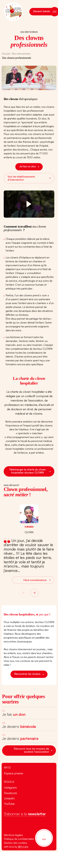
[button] (24, 593)
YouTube (9, 804)
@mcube (23, 846)
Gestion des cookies (15, 842)
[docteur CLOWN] (29, 825)
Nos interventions (21, 53)
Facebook (10, 793)
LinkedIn (9, 798)
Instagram (10, 787)
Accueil (6, 53)
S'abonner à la (25, 813)
